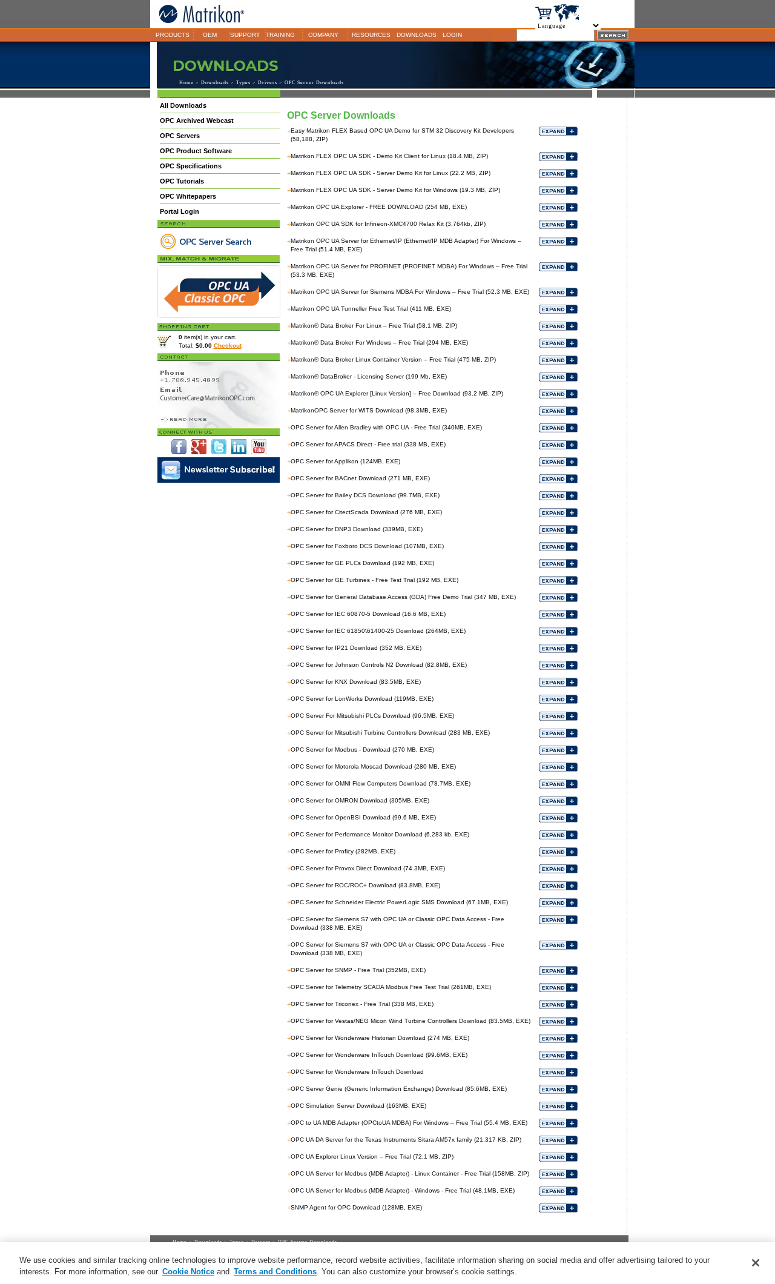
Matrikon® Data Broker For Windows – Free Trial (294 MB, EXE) (379, 342)
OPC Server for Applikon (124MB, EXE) (345, 461)
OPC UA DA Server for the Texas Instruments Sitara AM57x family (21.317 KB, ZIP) (406, 1139)
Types (243, 82)
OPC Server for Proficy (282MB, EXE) (343, 851)
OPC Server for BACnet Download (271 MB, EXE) (360, 478)
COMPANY (323, 34)
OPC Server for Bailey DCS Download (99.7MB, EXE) (365, 495)
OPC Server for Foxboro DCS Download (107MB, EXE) (367, 546)
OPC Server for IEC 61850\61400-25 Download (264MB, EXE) (378, 630)
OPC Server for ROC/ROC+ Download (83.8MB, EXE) (365, 885)
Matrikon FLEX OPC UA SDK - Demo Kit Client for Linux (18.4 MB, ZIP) (389, 156)
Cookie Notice (188, 1271)
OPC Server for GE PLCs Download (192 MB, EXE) (362, 563)
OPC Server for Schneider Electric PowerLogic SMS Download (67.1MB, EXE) (399, 902)
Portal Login (179, 211)
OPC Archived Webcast (197, 120)
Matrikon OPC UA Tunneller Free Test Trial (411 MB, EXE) (371, 308)
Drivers (267, 82)
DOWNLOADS (417, 34)
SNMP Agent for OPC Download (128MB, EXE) (356, 1207)
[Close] (755, 1262)
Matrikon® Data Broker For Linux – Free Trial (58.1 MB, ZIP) (374, 325)
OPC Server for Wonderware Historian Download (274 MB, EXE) (380, 1037)
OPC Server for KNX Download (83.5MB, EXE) (356, 681)
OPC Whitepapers (188, 196)
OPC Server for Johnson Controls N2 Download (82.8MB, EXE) (379, 664)
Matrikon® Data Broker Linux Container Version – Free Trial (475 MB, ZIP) (393, 359)
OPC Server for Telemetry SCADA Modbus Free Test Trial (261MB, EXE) (391, 987)
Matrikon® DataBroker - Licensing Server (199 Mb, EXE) (369, 376)
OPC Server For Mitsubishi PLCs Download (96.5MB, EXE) (372, 715)
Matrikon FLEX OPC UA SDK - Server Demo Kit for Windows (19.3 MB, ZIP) (395, 190)
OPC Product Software (196, 150)
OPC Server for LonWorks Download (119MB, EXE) (362, 698)
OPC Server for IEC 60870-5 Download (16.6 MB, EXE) (368, 614)
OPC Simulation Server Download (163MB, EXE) (358, 1105)
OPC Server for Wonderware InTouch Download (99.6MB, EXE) (379, 1054)
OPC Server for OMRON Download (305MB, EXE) (360, 800)
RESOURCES (371, 34)
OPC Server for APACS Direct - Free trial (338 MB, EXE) (368, 444)
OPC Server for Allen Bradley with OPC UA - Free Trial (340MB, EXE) (386, 427)
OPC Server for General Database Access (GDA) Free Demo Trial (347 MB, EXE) (403, 597)
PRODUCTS (173, 34)
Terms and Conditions (275, 1271)
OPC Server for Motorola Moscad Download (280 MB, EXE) (373, 766)
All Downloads (183, 105)
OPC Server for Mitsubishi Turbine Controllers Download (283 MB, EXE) (390, 732)
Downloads (215, 82)
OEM (210, 34)
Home (186, 82)
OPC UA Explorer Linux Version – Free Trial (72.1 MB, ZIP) (372, 1156)
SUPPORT (245, 34)
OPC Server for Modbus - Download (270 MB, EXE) (362, 749)
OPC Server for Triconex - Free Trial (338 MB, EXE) (362, 1004)
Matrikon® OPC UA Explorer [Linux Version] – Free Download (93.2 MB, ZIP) (397, 393)
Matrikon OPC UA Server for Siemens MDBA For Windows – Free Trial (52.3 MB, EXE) (410, 291)
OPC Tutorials (182, 181)
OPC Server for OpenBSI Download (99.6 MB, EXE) (363, 817)
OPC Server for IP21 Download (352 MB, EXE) (356, 647)
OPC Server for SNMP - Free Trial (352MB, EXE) (358, 970)
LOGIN (452, 34)
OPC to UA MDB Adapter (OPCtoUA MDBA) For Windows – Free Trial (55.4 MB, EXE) (409, 1122)
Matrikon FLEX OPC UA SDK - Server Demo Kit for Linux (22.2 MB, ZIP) (390, 173)
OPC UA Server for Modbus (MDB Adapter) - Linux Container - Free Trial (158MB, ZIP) (410, 1173)
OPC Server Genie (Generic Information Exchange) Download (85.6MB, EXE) (399, 1088)
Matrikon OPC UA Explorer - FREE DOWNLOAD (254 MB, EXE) (379, 207)
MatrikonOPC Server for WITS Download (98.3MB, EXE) (369, 410)
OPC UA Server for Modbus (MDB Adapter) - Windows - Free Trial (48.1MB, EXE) (403, 1190)
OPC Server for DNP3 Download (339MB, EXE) (357, 529)
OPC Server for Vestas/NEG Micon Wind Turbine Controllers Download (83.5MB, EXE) (410, 1021)
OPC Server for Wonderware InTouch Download (357, 1071)
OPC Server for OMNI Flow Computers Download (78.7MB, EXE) (380, 783)
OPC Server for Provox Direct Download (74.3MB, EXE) (368, 868)
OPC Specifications (191, 166)
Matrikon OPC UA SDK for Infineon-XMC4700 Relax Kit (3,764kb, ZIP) (388, 223)
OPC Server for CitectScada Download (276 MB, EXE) (366, 512)
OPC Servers (180, 135)
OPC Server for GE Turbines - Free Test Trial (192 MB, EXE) (374, 580)
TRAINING (280, 34)
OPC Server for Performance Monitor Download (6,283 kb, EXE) (380, 834)
